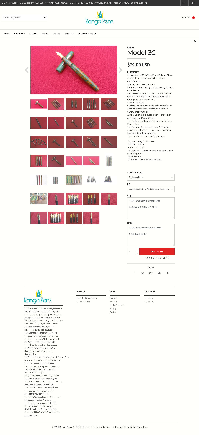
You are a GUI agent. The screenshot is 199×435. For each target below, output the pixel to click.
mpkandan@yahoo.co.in (86, 298)
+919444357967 (83, 301)
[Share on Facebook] (134, 273)
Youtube (113, 301)
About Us (69, 33)
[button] (193, 3)
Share (151, 267)
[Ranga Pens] (99, 17)
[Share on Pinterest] (159, 273)
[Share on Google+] (151, 273)
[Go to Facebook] (191, 41)
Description (133, 72)
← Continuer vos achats (157, 258)
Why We (57, 33)
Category (18, 33)
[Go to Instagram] (195, 41)
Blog (44, 33)
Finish (130, 223)
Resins (113, 312)
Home (6, 33)
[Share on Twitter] (142, 273)
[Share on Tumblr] (168, 273)
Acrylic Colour (135, 172)
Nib (128, 184)
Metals (113, 308)
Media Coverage (117, 305)
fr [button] (184, 3)
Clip (129, 196)
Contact (33, 33)
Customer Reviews (86, 33)
